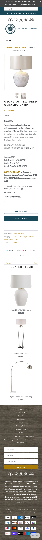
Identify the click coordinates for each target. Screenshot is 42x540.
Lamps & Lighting (18, 234)
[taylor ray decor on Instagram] (26, 20)
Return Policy (21, 429)
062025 (15, 237)
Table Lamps (23, 237)
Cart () (20, 13)
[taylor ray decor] (21, 29)
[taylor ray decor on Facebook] (10, 20)
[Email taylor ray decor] (31, 20)
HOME (21, 432)
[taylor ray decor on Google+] (16, 20)
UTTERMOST (9, 110)
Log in (9, 13)
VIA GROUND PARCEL (13, 197)
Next (35, 263)
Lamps (15, 243)
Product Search (21, 412)
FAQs (21, 422)
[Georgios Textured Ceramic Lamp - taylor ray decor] (21, 70)
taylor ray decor (16, 509)
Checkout (31, 13)
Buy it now (21, 218)
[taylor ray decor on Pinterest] (21, 20)
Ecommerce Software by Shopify (24, 512)
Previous (8, 263)
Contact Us (21, 419)
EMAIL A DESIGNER (12, 172)
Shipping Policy (21, 426)
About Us (21, 416)
